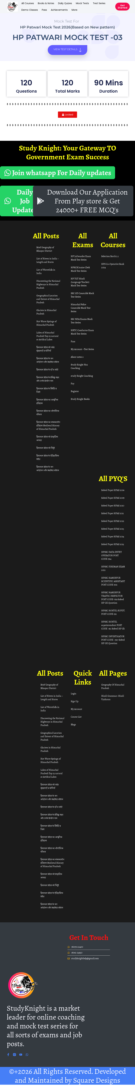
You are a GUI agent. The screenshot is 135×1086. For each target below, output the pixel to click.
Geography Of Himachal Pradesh (112, 686)
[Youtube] (20, 1054)
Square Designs (96, 1080)
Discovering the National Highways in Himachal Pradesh (48, 284)
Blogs (73, 724)
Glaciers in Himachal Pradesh (46, 312)
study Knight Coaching (82, 376)
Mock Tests (82, 3)
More (74, 10)
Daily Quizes (65, 3)
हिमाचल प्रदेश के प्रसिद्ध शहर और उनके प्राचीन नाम (47, 379)
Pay (72, 383)
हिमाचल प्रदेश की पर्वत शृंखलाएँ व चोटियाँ (45, 349)
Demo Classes (29, 10)
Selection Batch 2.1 (110, 256)
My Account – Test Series (82, 349)
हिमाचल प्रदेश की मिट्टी (45, 448)
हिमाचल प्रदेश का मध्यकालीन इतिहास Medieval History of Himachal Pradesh (48, 425)
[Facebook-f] (8, 1054)
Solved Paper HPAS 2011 (112, 513)
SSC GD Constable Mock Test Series (82, 295)
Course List (76, 717)
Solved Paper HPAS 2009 (112, 498)
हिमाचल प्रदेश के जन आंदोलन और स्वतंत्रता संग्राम (47, 360)
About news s (77, 357)
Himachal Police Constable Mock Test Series (81, 308)
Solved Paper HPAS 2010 (112, 505)
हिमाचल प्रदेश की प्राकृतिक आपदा (47, 438)
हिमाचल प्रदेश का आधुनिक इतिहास (47, 401)
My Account (76, 709)
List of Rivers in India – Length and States (47, 260)
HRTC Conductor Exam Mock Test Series (82, 332)
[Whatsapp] (27, 1054)
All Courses (27, 3)
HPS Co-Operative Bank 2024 (112, 265)
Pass (44, 10)
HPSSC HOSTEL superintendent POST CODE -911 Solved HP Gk (113, 625)
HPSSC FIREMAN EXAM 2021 (113, 568)
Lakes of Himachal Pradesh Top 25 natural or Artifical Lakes (47, 336)
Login (73, 693)
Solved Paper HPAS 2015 (112, 544)
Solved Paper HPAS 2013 (112, 529)
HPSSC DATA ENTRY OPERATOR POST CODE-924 (111, 555)
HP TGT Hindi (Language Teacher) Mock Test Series (80, 282)
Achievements (59, 10)
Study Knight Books (80, 399)
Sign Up (74, 701)
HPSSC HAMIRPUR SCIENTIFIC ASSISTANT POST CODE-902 (113, 581)
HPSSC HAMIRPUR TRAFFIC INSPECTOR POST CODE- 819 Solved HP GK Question (112, 598)
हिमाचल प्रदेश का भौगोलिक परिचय (47, 412)
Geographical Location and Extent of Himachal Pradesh (47, 299)
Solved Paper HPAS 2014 (112, 536)
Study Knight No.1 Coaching (79, 366)
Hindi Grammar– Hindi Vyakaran (112, 697)
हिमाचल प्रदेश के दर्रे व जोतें (47, 369)
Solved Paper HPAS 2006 (112, 490)
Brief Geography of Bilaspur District (45, 249)
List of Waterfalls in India (45, 271)
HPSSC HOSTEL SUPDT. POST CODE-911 (113, 612)
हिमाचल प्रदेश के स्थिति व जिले (46, 390)
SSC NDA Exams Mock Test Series (82, 320)
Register (75, 391)
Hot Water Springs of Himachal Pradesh (46, 323)
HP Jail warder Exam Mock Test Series (81, 258)
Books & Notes (46, 3)
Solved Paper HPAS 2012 (112, 521)
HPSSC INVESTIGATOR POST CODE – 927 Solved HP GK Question (113, 640)
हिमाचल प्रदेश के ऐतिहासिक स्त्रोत (47, 457)
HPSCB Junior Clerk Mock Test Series (80, 269)
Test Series (99, 3)
